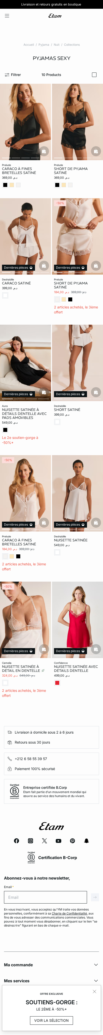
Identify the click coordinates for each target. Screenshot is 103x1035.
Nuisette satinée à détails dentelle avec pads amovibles (24, 413)
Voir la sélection (51, 1020)
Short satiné (67, 409)
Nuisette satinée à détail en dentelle (21, 668)
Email (9, 887)
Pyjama (43, 44)
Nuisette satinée (71, 540)
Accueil (29, 44)
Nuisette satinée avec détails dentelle (76, 668)
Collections (72, 44)
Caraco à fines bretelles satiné (19, 170)
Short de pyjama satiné (71, 170)
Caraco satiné (16, 283)
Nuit (57, 44)
